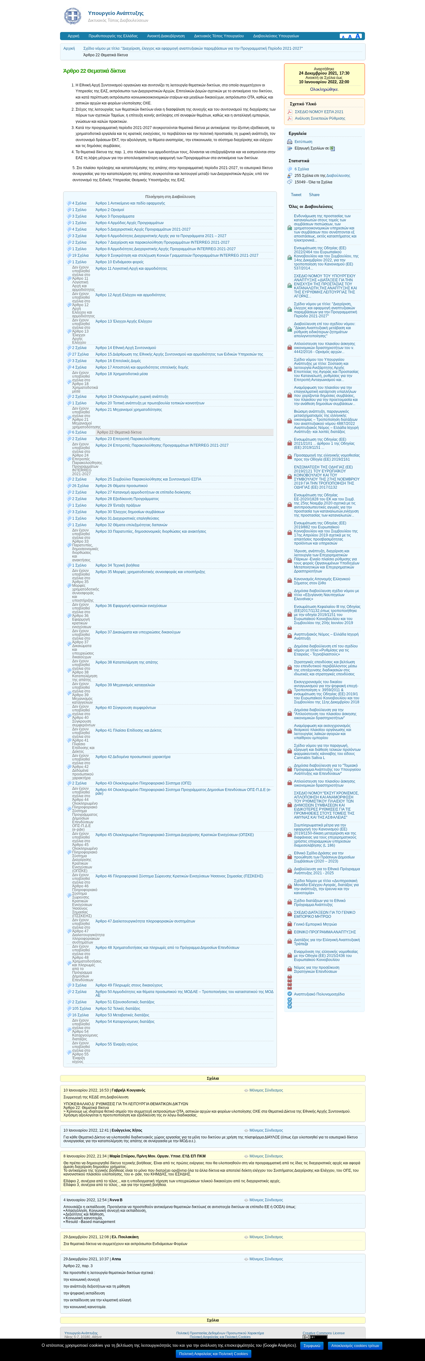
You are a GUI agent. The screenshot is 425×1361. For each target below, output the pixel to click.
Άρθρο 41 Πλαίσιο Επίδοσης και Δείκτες (129, 730)
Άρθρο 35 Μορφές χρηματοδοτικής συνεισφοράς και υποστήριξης (150, 572)
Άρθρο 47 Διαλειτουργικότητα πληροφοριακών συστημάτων (145, 921)
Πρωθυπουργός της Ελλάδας (113, 36)
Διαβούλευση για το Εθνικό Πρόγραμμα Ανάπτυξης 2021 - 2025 (327, 871)
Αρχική (73, 36)
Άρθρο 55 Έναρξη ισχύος (117, 1044)
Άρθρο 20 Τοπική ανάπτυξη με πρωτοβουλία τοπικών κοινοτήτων (150, 403)
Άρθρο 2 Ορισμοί (110, 210)
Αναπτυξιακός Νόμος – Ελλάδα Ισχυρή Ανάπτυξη (326, 636)
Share (314, 194)
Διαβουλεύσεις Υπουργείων (276, 36)
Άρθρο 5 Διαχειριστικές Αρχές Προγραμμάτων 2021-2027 (143, 229)
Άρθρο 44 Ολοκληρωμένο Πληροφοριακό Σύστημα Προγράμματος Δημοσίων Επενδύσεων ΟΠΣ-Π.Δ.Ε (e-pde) (183, 791)
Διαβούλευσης (338, 175)
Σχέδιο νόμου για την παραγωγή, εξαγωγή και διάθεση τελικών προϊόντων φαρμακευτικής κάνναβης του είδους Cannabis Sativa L (327, 751)
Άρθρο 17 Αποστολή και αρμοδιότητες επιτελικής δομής (142, 367)
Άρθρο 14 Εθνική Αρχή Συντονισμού (126, 348)
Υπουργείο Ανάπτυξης (116, 13)
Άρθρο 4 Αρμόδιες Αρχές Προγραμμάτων (130, 223)
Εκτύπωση (303, 142)
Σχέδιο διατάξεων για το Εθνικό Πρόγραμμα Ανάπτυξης (320, 903)
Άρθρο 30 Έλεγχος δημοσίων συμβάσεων (130, 512)
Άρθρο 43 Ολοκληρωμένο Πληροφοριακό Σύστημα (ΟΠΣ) (143, 783)
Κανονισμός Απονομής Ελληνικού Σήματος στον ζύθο (322, 581)
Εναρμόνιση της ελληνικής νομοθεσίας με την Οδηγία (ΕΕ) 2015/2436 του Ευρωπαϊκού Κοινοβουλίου (326, 955)
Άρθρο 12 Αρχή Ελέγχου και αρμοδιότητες (131, 295)
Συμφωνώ (312, 1346)
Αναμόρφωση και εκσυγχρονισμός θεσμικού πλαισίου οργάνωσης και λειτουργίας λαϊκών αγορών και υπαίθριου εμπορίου (322, 732)
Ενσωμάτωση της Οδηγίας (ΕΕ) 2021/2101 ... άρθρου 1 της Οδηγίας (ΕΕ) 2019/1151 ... (324, 443)
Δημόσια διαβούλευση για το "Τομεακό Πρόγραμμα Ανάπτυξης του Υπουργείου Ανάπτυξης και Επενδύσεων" (327, 769)
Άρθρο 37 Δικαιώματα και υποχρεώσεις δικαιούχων (138, 632)
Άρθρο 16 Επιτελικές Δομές (118, 361)
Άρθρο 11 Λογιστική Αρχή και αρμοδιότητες (131, 268)
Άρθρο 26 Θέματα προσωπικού (122, 486)
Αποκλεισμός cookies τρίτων (355, 1346)
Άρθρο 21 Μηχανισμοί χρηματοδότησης (129, 410)
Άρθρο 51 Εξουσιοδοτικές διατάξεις (125, 1002)
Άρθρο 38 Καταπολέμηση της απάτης (127, 662)
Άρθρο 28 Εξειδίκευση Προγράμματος (127, 499)
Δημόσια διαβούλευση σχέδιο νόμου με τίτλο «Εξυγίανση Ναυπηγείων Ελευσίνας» (326, 595)
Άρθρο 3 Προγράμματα (115, 216)
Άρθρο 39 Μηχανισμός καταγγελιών (125, 685)
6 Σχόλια (302, 169)
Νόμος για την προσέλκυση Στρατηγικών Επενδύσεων (316, 969)
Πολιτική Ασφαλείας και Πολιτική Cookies (220, 1337)
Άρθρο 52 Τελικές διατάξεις (118, 1008)
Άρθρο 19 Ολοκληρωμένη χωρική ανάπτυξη (132, 396)
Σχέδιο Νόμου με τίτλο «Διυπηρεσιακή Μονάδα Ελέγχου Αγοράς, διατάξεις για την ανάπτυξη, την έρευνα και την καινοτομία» (326, 887)
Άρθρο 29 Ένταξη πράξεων (118, 505)
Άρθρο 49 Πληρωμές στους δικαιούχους (129, 985)
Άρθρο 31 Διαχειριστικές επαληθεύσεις (127, 518)
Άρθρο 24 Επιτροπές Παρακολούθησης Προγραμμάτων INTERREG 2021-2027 (162, 445)
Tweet (296, 194)
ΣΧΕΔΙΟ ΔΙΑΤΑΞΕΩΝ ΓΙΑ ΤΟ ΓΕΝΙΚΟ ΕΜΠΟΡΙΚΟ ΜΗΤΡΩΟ (324, 914)
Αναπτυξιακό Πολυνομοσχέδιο (319, 994)
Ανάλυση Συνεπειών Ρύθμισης (320, 118)
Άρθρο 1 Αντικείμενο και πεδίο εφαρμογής (130, 203)
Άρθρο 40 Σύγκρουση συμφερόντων (126, 708)
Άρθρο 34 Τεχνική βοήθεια (117, 565)
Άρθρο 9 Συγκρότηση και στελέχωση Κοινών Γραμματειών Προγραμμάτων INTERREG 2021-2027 (177, 255)
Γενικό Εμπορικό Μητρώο (315, 924)
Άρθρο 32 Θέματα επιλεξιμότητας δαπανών (131, 525)
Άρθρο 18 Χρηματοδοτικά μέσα (122, 374)
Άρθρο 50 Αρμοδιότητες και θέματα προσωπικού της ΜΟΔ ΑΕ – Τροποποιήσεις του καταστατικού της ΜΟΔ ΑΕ (184, 993)
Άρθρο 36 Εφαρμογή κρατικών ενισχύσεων (131, 606)
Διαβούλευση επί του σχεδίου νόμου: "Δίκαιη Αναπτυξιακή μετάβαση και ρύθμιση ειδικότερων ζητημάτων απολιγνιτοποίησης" (324, 330)
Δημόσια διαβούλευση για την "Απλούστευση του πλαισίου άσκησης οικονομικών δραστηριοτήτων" (325, 714)
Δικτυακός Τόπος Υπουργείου (219, 36)
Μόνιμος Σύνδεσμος (266, 1090)
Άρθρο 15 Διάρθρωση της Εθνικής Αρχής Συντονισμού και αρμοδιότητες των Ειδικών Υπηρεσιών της (179, 354)
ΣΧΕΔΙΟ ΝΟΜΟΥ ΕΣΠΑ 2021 (319, 112)
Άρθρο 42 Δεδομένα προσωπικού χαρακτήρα (133, 757)
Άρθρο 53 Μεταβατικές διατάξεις (122, 1015)
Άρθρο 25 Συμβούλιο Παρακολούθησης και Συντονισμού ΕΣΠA (148, 479)
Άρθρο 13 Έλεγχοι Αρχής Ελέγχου (124, 321)
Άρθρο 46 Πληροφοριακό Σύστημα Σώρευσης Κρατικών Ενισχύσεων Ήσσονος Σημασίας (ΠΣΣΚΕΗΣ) (179, 876)
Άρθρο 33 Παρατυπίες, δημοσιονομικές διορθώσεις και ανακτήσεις (151, 531)
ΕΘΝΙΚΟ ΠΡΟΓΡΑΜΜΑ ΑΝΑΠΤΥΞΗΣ (325, 932)
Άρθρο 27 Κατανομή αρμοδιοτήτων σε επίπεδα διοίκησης (143, 492)
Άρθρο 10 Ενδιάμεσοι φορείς (120, 262)
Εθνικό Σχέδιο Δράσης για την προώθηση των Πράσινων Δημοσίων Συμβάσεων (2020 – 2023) (324, 857)
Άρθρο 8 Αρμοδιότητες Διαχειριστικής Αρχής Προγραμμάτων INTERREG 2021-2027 (166, 249)
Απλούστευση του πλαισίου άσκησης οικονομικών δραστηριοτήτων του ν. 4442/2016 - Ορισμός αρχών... (324, 348)
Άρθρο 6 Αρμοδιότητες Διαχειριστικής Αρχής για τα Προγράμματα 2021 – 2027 (161, 236)
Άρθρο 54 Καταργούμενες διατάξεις (125, 1021)
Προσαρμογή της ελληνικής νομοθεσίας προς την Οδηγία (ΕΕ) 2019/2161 (327, 457)
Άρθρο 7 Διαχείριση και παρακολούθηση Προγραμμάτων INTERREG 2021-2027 (163, 242)
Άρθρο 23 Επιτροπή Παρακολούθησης (128, 439)
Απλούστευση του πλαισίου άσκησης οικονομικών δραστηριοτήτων (324, 783)
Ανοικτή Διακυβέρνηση (166, 36)
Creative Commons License (324, 1333)
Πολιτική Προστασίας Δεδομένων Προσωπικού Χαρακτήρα (220, 1333)
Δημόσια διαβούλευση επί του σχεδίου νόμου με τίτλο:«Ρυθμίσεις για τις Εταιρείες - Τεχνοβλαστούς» (326, 650)
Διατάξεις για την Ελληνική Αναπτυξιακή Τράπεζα (327, 942)
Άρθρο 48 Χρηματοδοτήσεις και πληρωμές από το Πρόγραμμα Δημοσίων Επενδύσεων (167, 947)
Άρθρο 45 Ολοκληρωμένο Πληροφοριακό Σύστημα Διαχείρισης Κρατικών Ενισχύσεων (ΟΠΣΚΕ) (175, 835)
